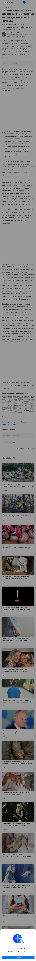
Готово (18, 957)
